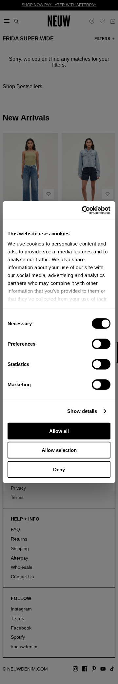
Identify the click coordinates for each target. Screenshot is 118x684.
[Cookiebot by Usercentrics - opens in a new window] (83, 210)
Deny (59, 469)
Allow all (59, 431)
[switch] (101, 343)
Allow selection (59, 450)
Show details (82, 411)
